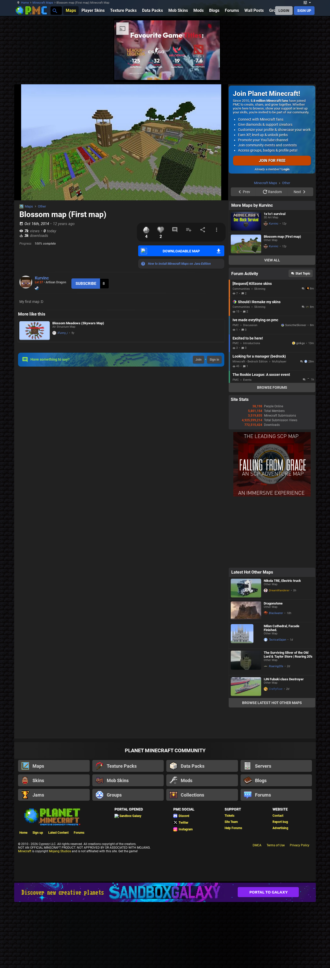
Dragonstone (273, 603)
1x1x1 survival (274, 214)
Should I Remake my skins (259, 302)
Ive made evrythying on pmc (255, 320)
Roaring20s (276, 666)
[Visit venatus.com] (210, 72)
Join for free (272, 160)
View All (272, 260)
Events (247, 380)
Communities (241, 289)
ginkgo (300, 343)
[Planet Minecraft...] (54, 10)
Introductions (251, 343)
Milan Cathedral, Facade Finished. (281, 628)
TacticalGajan (277, 639)
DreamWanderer (279, 590)
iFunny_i (62, 333)
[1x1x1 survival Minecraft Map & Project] (246, 221)
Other (42, 206)
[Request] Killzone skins (252, 284)
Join (198, 359)
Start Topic (302, 273)
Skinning (259, 289)
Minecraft (24, 851)
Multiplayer (279, 361)
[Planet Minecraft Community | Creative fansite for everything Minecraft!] (52, 816)
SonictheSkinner (295, 325)
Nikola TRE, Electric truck (282, 581)
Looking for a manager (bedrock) (259, 356)
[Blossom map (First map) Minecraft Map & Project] (246, 244)
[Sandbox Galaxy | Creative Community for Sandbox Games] (165, 892)
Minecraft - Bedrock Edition (250, 361)
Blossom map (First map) (282, 236)
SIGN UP (304, 11)
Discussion (250, 325)
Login (286, 169)
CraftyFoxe (276, 689)
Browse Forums (272, 387)
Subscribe (86, 283)
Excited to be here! (248, 338)
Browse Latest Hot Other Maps (272, 703)
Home (25, 2)
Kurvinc (42, 278)
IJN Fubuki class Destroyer (284, 679)
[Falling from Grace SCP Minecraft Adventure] (272, 495)
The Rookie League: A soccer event (261, 375)
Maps (29, 206)
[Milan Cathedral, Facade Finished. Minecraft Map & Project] (246, 635)
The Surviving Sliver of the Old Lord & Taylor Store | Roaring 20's (288, 654)
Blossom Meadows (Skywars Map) (78, 323)
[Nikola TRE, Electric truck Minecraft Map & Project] (246, 588)
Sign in (214, 359)
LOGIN (283, 11)
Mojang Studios (60, 851)
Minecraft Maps (42, 2)
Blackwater (276, 613)
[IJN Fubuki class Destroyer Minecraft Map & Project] (246, 686)
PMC (236, 325)
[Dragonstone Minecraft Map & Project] (246, 610)
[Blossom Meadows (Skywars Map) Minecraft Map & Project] (34, 330)
